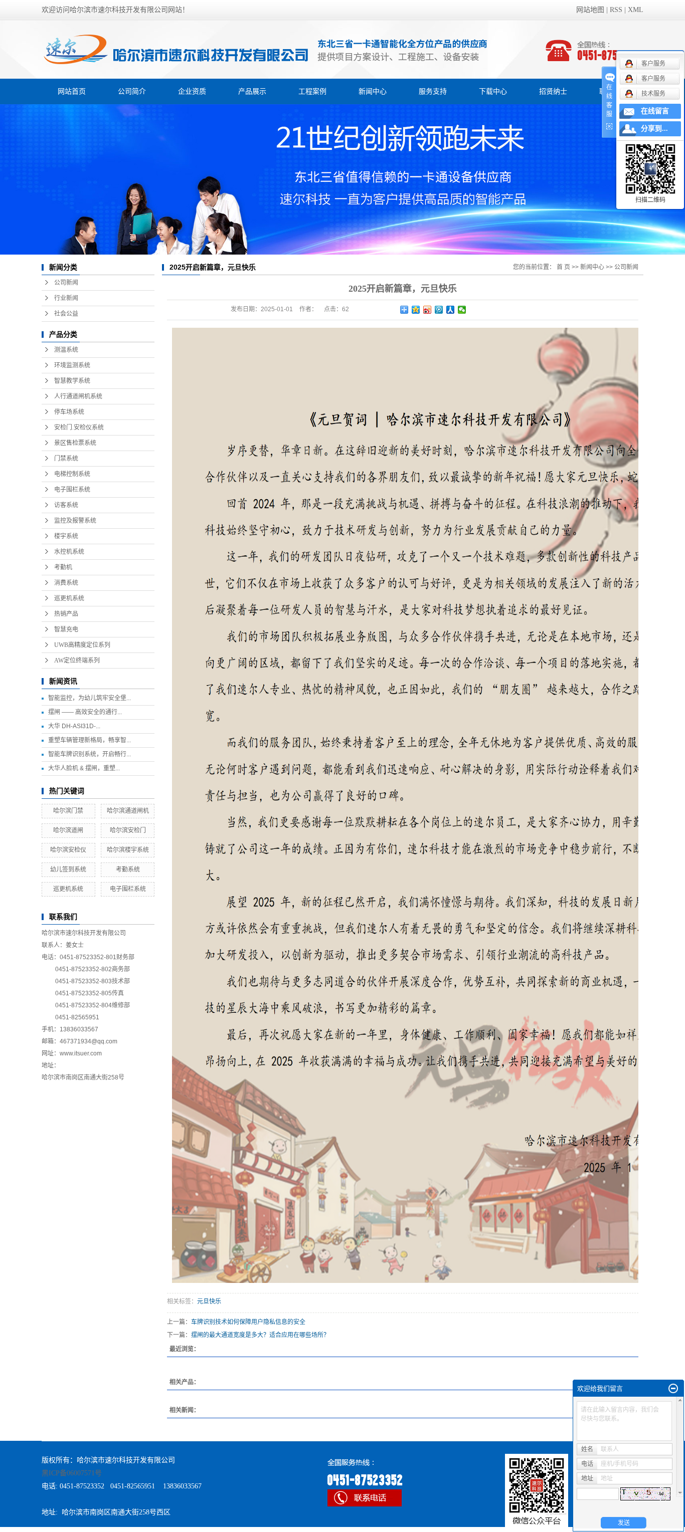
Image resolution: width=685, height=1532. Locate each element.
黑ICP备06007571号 (72, 1473)
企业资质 (192, 91)
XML (635, 10)
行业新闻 (66, 298)
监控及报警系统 (75, 520)
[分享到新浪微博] (427, 310)
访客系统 (66, 505)
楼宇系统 (66, 536)
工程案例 (312, 91)
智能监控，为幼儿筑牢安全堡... (89, 698)
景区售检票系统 (75, 443)
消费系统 (66, 582)
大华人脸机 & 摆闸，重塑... (84, 768)
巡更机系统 (69, 598)
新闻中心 (373, 91)
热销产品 (66, 613)
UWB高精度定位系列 (82, 644)
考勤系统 (128, 869)
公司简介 (132, 91)
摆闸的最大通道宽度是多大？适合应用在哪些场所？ (260, 1335)
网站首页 (72, 91)
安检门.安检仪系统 (79, 427)
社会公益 (66, 313)
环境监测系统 (72, 365)
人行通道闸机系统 (78, 396)
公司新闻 (66, 282)
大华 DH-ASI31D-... (74, 726)
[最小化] (673, 1389)
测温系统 (66, 349)
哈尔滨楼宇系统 (128, 849)
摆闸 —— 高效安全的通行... (85, 712)
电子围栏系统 (72, 489)
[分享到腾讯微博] (439, 310)
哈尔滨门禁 (68, 810)
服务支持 (433, 91)
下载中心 (493, 91)
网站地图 (590, 10)
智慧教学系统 (72, 380)
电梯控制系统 (72, 474)
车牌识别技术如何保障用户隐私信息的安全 (248, 1322)
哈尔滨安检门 (128, 830)
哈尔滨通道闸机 (128, 810)
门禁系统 (66, 458)
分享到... (654, 128)
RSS (616, 10)
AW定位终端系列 (77, 660)
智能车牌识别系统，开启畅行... (89, 754)
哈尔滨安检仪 (68, 849)
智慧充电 (66, 629)
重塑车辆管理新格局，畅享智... (89, 740)
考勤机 (63, 567)
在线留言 (655, 111)
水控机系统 (69, 551)
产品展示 (252, 91)
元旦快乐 (209, 1301)
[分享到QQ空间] (416, 310)
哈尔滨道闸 (68, 830)
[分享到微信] (462, 310)
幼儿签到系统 (68, 869)
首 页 (563, 267)
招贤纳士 (553, 91)
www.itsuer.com (81, 1053)
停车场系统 (69, 411)
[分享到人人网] (450, 310)
